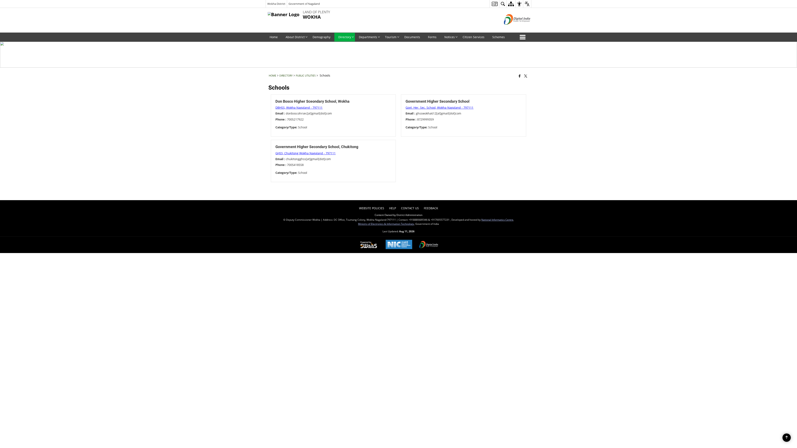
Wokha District (276, 4)
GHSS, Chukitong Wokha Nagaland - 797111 (305, 153)
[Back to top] (786, 437)
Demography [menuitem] (321, 37)
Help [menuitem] (392, 208)
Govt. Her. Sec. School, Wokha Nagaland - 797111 (439, 108)
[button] (523, 37)
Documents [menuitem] (412, 37)
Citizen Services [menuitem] (473, 37)
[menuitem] (494, 4)
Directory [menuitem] (344, 37)
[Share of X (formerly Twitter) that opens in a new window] (525, 76)
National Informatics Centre (497, 219)
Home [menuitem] (274, 37)
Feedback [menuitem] (431, 208)
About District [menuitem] (295, 37)
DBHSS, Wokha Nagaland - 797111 (299, 108)
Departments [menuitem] (368, 37)
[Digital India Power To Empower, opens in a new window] (428, 245)
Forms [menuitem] (432, 37)
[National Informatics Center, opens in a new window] (399, 245)
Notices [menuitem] (449, 37)
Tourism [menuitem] (390, 37)
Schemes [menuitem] (498, 37)
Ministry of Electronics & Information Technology (386, 223)
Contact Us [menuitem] (410, 208)
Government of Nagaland (304, 4)
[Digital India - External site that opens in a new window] (512, 28)
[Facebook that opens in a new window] (519, 76)
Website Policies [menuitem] (371, 208)
